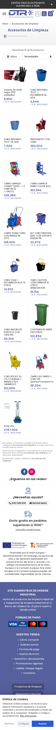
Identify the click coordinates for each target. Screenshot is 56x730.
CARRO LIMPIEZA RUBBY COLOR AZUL (40, 185)
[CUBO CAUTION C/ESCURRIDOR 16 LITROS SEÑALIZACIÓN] (41, 265)
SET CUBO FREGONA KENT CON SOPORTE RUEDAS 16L (41, 236)
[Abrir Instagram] (32, 472)
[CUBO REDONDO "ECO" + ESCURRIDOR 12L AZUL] (41, 75)
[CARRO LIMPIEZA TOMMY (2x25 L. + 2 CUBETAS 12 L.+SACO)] (15, 169)
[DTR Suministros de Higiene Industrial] (21, 13)
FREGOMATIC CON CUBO (40, 140)
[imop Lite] (15, 411)
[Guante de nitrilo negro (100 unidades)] (15, 75)
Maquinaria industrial (28, 694)
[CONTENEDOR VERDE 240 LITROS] (41, 314)
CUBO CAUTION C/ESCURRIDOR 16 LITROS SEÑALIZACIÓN (39, 283)
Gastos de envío (29, 654)
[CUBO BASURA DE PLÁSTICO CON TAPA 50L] (15, 314)
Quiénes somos (29, 644)
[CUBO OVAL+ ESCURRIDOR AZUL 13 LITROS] (15, 265)
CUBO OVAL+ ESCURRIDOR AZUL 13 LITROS (14, 282)
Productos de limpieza (28, 686)
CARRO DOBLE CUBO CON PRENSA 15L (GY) (15, 236)
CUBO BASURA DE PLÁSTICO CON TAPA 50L (13, 332)
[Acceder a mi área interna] (44, 13)
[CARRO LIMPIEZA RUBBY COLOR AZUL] (41, 169)
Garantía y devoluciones (29, 659)
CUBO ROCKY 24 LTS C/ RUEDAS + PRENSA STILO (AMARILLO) (13, 380)
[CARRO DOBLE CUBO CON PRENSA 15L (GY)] (15, 218)
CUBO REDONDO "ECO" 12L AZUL (12, 140)
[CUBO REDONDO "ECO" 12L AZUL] (15, 124)
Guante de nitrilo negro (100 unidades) (13, 92)
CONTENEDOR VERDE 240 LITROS (41, 331)
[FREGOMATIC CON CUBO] (41, 124)
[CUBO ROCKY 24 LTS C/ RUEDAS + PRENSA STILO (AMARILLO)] (15, 361)
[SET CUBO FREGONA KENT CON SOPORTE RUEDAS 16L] (41, 218)
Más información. (28, 716)
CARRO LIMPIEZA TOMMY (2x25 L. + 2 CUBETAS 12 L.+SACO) (14, 187)
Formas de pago (29, 649)
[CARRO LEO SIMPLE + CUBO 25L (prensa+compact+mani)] (41, 361)
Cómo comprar (29, 640)
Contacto (29, 673)
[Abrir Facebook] (24, 472)
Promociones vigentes (29, 663)
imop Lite (9, 426)
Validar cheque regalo (29, 668)
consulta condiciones (28, 529)
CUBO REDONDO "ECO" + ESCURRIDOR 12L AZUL (39, 93)
